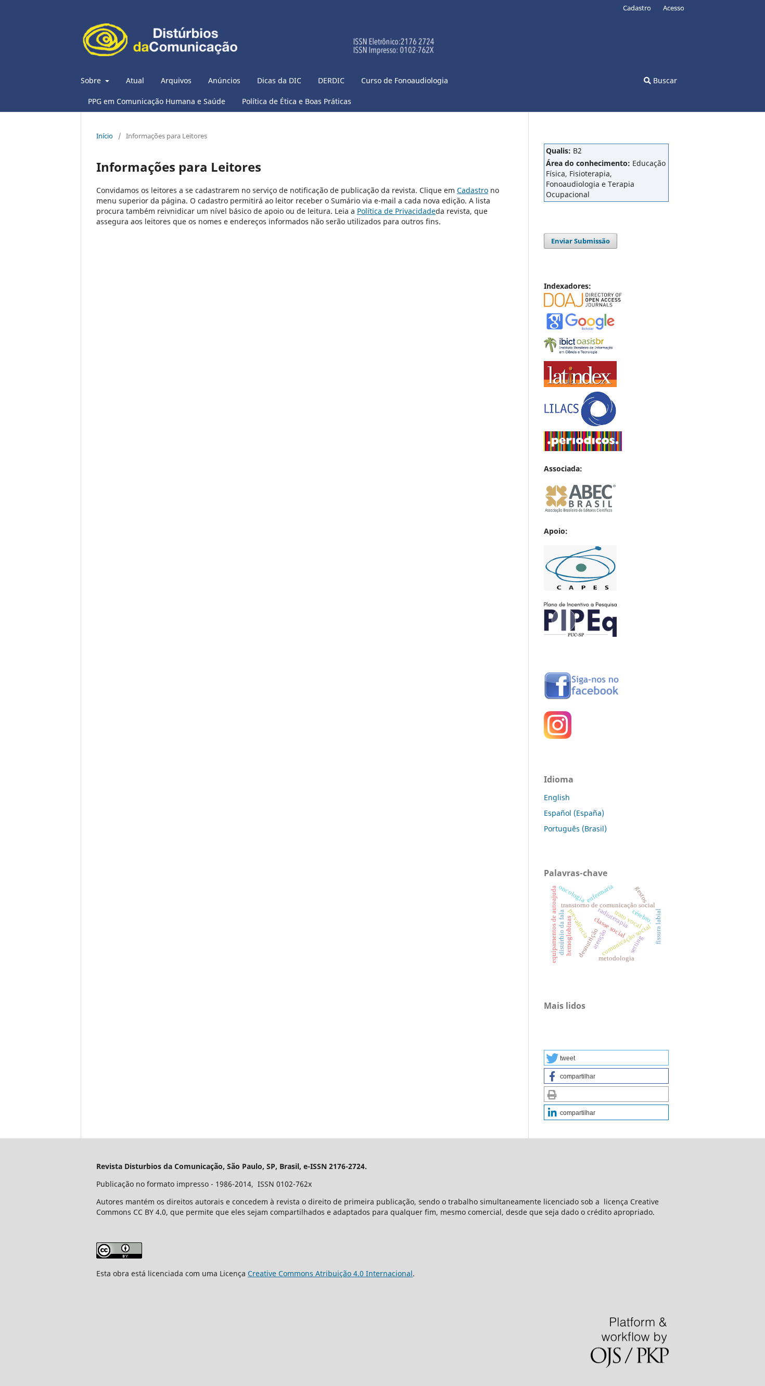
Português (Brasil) (575, 828)
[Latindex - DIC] (580, 384)
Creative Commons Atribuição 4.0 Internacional (330, 1273)
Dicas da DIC (279, 80)
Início (104, 135)
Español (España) (574, 813)
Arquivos (176, 80)
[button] (606, 1058)
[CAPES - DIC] (583, 448)
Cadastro (637, 7)
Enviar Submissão (580, 241)
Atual (135, 80)
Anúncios (224, 80)
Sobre (92, 80)
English (557, 797)
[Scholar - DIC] (580, 329)
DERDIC (331, 80)
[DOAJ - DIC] (583, 304)
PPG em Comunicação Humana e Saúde (156, 101)
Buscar (664, 80)
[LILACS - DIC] (580, 424)
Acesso (673, 7)
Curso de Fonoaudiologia (404, 80)
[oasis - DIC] (580, 354)
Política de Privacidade (396, 211)
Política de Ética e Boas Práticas (296, 101)
